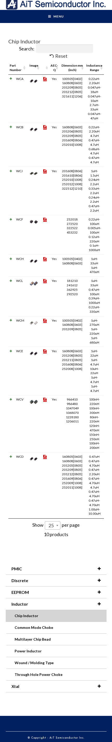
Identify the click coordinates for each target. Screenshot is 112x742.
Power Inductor (28, 651)
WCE (19, 351)
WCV (19, 399)
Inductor (19, 603)
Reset (61, 56)
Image (33, 65)
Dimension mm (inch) (72, 67)
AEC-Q (54, 67)
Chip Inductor (26, 615)
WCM (20, 320)
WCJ (19, 171)
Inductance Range (94, 67)
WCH (20, 259)
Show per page (56, 525)
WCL (19, 281)
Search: (26, 48)
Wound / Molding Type (34, 662)
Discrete (19, 580)
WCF (19, 219)
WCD (19, 457)
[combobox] (52, 525)
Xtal (15, 686)
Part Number (15, 67)
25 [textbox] (51, 525)
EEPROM (20, 592)
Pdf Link (45, 67)
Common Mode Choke (34, 627)
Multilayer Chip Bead (33, 639)
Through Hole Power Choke (39, 674)
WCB (19, 127)
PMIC (16, 568)
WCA (19, 79)
